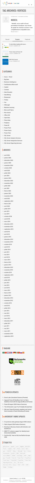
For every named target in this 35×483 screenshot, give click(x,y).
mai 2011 (6, 328)
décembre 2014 (8, 239)
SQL (15, 462)
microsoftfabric (7, 455)
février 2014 (7, 262)
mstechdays (20, 455)
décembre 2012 (8, 298)
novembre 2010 (8, 333)
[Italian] (17, 352)
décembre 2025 (8, 160)
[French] (12, 352)
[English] (10, 352)
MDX (17, 453)
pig (4, 458)
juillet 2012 (7, 308)
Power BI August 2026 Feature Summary (15, 404)
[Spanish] (23, 352)
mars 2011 (7, 331)
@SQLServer (6, 446)
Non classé (7, 112)
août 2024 (7, 170)
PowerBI (8, 458)
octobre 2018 (8, 216)
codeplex (9, 448)
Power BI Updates (12, 392)
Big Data (6, 79)
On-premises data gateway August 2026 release (17, 422)
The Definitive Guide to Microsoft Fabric (18, 481)
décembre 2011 (8, 321)
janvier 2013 (7, 295)
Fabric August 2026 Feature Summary (14, 424)
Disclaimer (5, 480)
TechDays (10, 467)
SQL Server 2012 (7, 464)
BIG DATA (27, 446)
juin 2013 (6, 282)
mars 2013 (7, 290)
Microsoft (22, 453)
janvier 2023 (7, 193)
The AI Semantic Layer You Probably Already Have (18, 407)
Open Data (7, 117)
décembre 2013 (8, 267)
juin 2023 (6, 188)
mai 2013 (6, 285)
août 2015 (7, 231)
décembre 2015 (8, 224)
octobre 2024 (8, 168)
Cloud (4, 448)
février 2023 (7, 191)
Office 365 (7, 115)
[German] (15, 352)
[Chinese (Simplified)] (6, 352)
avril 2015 (7, 234)
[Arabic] (3, 352)
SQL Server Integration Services (13, 140)
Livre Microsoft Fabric (27, 480)
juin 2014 (6, 252)
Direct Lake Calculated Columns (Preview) (16, 397)
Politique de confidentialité (15, 480)
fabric (27, 448)
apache (12, 446)
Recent (7, 39)
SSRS (27, 464)
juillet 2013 (7, 280)
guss (4, 451)
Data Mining (7, 94)
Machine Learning (9, 107)
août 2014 (7, 247)
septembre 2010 (8, 336)
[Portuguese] (19, 352)
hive (25, 451)
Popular (17, 39)
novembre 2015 (8, 226)
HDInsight (7, 105)
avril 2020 (7, 206)
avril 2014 (7, 257)
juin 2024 (6, 175)
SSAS (19, 464)
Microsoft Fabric (9, 110)
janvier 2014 (7, 265)
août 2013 (7, 277)
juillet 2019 (7, 208)
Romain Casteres (24, 16)
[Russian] (21, 352)
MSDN (13, 455)
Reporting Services (7, 462)
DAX (14, 448)
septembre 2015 (8, 229)
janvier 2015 (7, 236)
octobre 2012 (8, 303)
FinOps (6, 100)
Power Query (7, 130)
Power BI (6, 125)
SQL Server (7, 135)
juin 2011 (6, 326)
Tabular (4, 467)
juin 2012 (6, 310)
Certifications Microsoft (11, 84)
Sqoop (14, 464)
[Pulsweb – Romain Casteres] (10, 3)
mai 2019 (6, 214)
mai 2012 (6, 313)
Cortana (6, 89)
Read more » (15, 31)
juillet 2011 (7, 323)
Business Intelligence (10, 82)
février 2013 (7, 293)
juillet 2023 (7, 185)
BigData (22, 446)
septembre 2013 (8, 275)
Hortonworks (6, 453)
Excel (23, 448)
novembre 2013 (8, 270)
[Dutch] (8, 352)
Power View (7, 133)
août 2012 (7, 305)
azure (17, 446)
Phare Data (7, 120)
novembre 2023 (8, 183)
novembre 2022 (8, 196)
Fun (16, 16)
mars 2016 (7, 221)
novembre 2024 (8, 165)
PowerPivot (28, 458)
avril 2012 (7, 315)
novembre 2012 (8, 300)
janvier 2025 (7, 163)
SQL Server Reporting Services (13, 143)
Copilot (6, 87)
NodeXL (14, 20)
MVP (25, 455)
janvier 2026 (7, 157)
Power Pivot (7, 128)
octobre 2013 (8, 272)
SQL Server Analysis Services (12, 138)
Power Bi (14, 458)
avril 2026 (7, 155)
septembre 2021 (8, 201)
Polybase (6, 122)
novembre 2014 (8, 242)
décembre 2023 (8, 180)
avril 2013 (7, 287)
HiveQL (29, 451)
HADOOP (9, 451)
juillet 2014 (7, 249)
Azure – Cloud (8, 77)
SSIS (23, 464)
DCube (18, 448)
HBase (14, 451)
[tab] (7, 39)
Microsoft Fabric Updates (15, 416)
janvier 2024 (7, 178)
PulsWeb (20, 478)
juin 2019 (6, 211)
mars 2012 (7, 318)
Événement (7, 97)
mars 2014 (7, 259)
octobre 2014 (8, 244)
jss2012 (13, 453)
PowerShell (13, 460)
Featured (27, 39)
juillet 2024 (7, 173)
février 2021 (7, 203)
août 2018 (7, 219)
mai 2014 (6, 254)
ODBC (29, 455)
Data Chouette (8, 92)
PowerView (20, 460)
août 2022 (7, 198)
